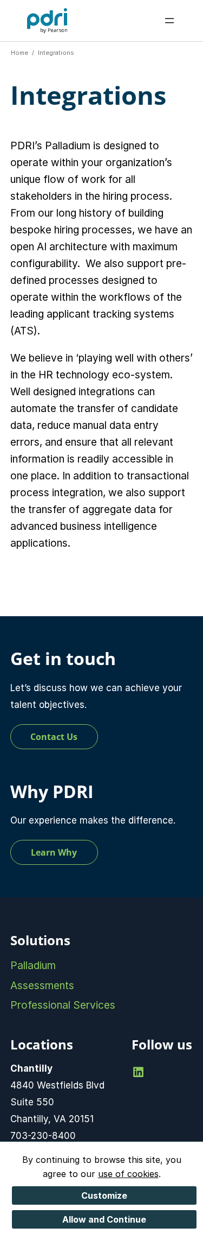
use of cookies (128, 1173)
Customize (104, 1195)
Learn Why (54, 852)
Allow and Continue (104, 1219)
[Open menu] (169, 20)
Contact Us (53, 737)
